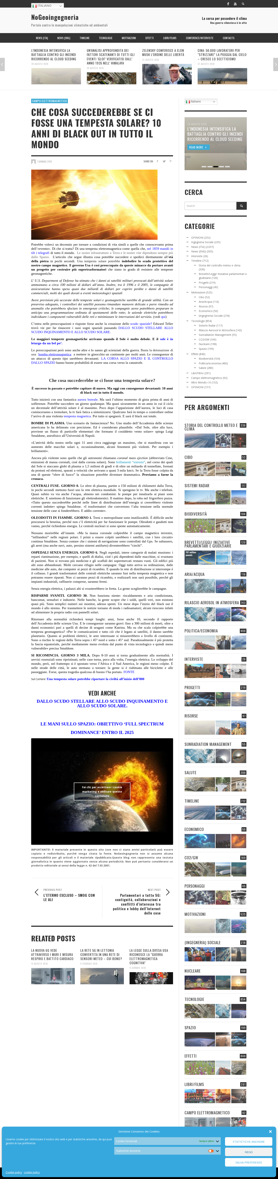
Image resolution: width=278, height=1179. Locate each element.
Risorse (203, 306)
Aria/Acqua (205, 301)
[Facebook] (228, 4)
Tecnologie (198, 321)
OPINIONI (197, 237)
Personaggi (206, 287)
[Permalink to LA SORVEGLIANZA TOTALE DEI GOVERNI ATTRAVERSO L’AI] (223, 954)
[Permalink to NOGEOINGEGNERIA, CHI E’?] (200, 671)
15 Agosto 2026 (39, 963)
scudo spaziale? (141, 324)
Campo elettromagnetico (49, 101)
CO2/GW (204, 339)
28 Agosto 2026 (39, 68)
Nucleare (204, 344)
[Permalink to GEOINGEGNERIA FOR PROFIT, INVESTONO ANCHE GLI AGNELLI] (238, 841)
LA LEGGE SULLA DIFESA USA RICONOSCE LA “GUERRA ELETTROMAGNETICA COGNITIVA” (149, 956)
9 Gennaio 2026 (138, 967)
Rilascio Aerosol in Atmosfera (217, 330)
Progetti (204, 282)
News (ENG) (198, 251)
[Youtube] (235, 4)
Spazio (203, 349)
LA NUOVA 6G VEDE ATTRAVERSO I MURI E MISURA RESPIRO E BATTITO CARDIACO (52, 954)
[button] (270, 1131)
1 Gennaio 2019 (44, 161)
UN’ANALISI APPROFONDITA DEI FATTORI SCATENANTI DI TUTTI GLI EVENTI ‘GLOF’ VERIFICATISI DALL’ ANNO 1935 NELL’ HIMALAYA (55, 56)
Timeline (196, 260)
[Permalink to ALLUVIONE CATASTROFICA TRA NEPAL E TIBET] (222, 74)
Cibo (201, 297)
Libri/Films (197, 373)
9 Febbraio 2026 (89, 963)
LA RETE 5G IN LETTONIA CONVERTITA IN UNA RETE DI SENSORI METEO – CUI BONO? (101, 954)
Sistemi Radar (207, 325)
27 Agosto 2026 (95, 59)
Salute (202, 368)
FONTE (128, 672)
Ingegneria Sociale (202, 242)
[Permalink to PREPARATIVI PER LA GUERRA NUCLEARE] (200, 983)
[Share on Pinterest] (170, 161)
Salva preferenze (248, 1162)
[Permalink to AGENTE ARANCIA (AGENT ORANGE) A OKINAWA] (200, 784)
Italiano (44, 5)
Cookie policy (14, 1172)
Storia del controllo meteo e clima (219, 265)
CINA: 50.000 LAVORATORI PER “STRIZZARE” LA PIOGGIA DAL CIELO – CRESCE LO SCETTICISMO (166, 54)
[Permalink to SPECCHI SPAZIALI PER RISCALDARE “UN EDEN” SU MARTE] (223, 1039)
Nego (249, 1152)
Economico (206, 311)
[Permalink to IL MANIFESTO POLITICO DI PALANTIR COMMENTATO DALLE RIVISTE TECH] (238, 954)
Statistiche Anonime (249, 1141)
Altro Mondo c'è (201, 382)
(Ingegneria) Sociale (211, 315)
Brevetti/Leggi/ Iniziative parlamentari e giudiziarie (208, 544)
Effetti (194, 354)
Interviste (197, 256)
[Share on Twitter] (163, 161)
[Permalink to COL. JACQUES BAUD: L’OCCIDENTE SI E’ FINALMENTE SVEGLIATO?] (223, 671)
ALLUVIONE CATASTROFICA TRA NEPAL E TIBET (219, 52)
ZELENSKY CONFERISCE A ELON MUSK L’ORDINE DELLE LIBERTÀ (108, 52)
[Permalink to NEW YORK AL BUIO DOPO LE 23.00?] (223, 841)
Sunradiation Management (215, 335)
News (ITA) (198, 247)
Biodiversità (206, 358)
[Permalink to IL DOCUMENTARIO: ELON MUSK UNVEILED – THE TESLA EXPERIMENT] (238, 1096)
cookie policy (32, 1172)
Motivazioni (198, 292)
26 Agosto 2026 (206, 59)
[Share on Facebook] (157, 161)
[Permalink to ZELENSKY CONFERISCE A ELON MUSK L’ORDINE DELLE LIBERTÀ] (111, 74)
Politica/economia (210, 363)
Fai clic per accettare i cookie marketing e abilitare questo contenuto (102, 791)
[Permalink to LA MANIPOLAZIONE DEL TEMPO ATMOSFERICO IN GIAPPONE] (238, 441)
